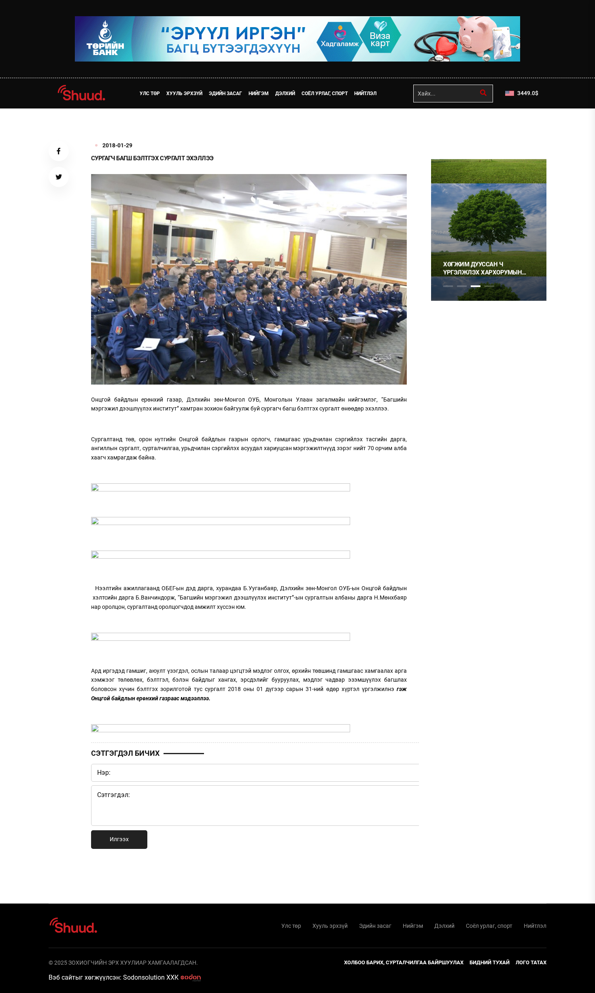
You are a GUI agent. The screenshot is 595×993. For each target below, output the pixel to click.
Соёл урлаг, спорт (325, 93)
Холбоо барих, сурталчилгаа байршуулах (403, 962)
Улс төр (150, 93)
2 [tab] (462, 286)
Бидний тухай (490, 962)
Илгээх (119, 839)
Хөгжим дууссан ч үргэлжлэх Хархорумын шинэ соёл (482, 268)
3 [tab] (475, 286)
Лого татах (531, 962)
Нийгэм (259, 93)
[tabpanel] (488, 230)
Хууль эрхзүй (184, 93)
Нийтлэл (365, 93)
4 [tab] (489, 286)
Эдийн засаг (225, 93)
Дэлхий (285, 93)
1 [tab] (448, 126)
